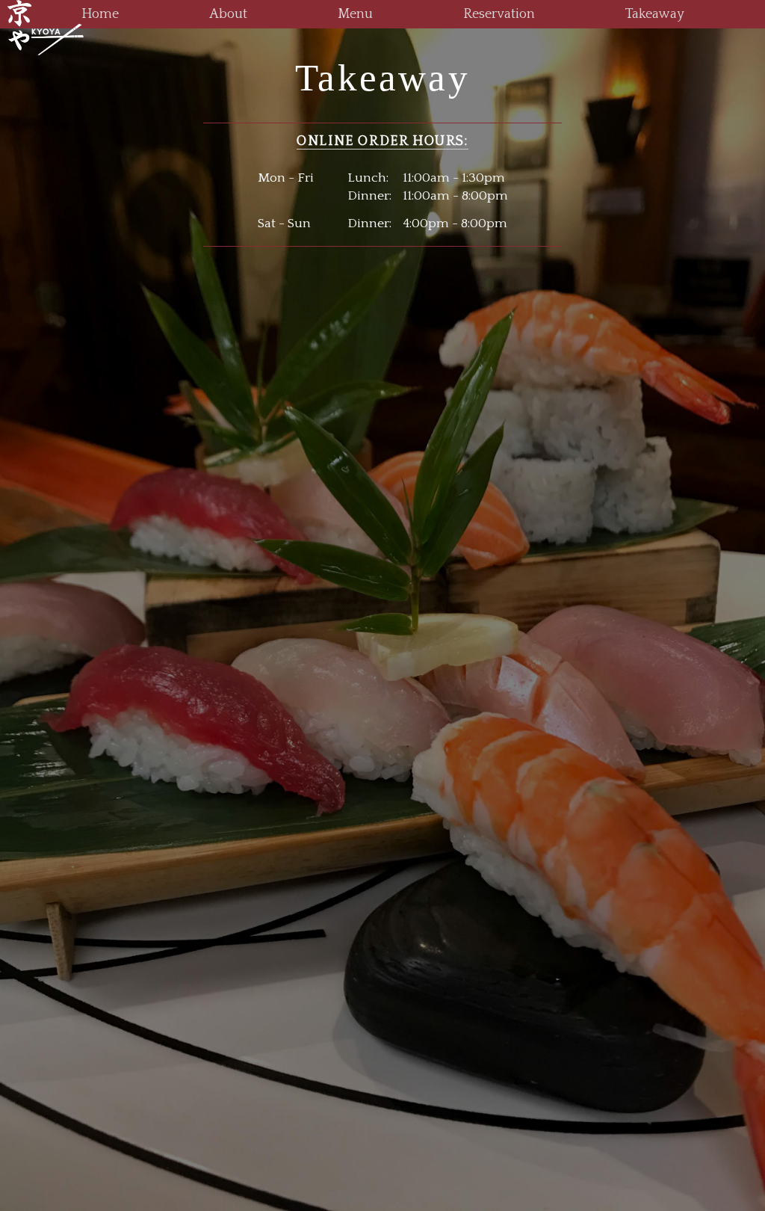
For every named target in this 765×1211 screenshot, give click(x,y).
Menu (355, 14)
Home (100, 14)
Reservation (499, 14)
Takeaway (654, 14)
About (228, 14)
